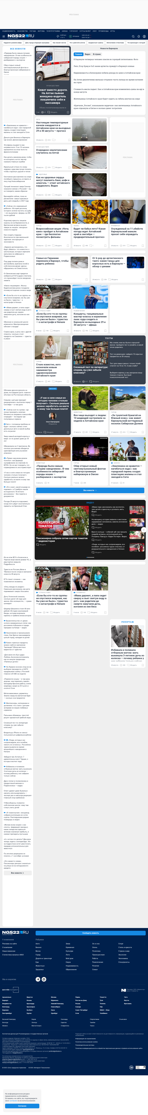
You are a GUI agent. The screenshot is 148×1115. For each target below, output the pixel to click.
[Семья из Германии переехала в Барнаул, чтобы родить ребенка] (79, 262)
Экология (122, 955)
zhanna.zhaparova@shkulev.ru (12, 1059)
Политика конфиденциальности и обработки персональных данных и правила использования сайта (108, 1048)
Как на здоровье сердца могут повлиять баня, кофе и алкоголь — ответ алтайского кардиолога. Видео (53, 181)
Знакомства (22, 31)
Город (38, 955)
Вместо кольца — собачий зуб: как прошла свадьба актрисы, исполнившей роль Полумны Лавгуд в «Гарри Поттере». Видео (109, 534)
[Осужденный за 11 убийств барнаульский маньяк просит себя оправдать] (128, 212)
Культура (69, 951)
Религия (95, 966)
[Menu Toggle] (3, 36)
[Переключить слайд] (144, 530)
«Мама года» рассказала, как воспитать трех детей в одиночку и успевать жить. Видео (108, 509)
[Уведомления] (139, 36)
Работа (95, 958)
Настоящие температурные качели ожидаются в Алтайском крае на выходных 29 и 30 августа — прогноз (53, 126)
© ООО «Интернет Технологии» (39, 1068)
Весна (38, 951)
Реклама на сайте (9, 944)
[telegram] (38, 979)
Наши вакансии (8, 951)
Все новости (17, 48)
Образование (71, 969)
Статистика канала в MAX (13, 955)
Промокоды (104, 31)
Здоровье (40, 969)
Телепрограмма (53, 31)
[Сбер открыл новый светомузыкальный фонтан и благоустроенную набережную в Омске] (90, 449)
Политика (96, 951)
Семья (94, 969)
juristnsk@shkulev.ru (55, 1051)
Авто (38, 944)
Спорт (120, 944)
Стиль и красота (125, 947)
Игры (112, 31)
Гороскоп (73, 31)
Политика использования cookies (86, 1042)
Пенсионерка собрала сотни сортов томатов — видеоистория (62, 539)
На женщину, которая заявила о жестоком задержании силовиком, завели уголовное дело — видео (109, 521)
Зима (68, 944)
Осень (94, 947)
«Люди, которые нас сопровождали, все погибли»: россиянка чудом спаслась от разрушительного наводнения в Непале (108, 546)
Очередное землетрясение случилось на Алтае (51, 151)
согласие (13, 1101)
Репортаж (127, 622)
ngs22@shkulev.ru (28, 1049)
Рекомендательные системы (84, 1045)
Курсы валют (85, 31)
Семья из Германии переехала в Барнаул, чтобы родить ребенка (52, 261)
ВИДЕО (90, 502)
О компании (7, 947)
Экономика (123, 958)
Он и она (95, 944)
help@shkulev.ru (17, 1053)
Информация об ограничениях (85, 1038)
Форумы (41, 31)
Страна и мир (123, 951)
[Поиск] (133, 36)
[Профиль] (144, 36)
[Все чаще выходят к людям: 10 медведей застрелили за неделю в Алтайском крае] (90, 398)
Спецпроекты (124, 962)
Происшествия (98, 955)
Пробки (74, 36)
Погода (33, 31)
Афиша (65, 31)
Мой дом (69, 958)
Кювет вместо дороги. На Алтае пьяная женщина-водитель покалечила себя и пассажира (53, 96)
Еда (37, 962)
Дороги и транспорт (44, 958)
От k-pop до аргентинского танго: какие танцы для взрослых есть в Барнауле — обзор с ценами (108, 262)
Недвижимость (8, 31)
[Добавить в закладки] (68, 112)
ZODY (95, 31)
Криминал (70, 947)
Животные (40, 966)
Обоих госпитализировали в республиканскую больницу (52, 109)
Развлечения (97, 962)
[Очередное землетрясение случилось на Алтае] (89, 157)
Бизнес (39, 947)
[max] (44, 979)
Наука (68, 962)
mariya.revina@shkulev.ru (10, 1062)
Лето (68, 955)
